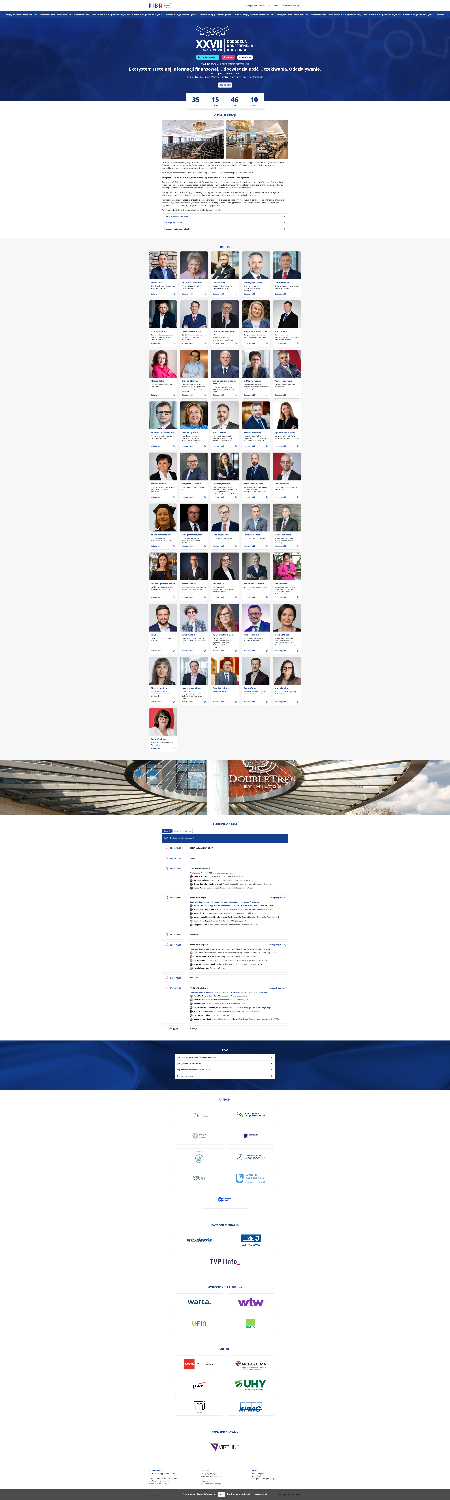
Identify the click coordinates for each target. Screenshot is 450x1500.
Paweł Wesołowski (202, 968)
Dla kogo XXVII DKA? (173, 223)
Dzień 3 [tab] (188, 831)
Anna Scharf (199, 913)
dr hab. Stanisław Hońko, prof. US (208, 884)
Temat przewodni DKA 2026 (176, 216)
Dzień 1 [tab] (166, 831)
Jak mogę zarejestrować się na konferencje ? (196, 1057)
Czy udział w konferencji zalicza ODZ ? (193, 1070)
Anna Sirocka (199, 917)
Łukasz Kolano (200, 960)
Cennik (276, 5)
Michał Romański (201, 905)
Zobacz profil (156, 294)
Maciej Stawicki (200, 921)
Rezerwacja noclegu (291, 5)
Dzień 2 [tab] (177, 831)
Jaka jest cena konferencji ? (189, 1063)
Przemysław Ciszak (202, 956)
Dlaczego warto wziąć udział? (177, 229)
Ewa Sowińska (200, 952)
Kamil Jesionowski (202, 876)
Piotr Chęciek (199, 1003)
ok (221, 1494)
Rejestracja (265, 5)
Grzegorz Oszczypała (203, 1011)
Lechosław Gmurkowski (204, 1007)
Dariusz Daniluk (200, 880)
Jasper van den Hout (202, 1019)
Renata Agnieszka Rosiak (205, 964)
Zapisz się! (225, 84)
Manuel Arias (199, 1000)
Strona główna (250, 5)
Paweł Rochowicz (201, 996)
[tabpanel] (225, 934)
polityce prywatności (257, 1494)
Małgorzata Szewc (202, 925)
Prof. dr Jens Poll (201, 1015)
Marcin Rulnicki (200, 888)
